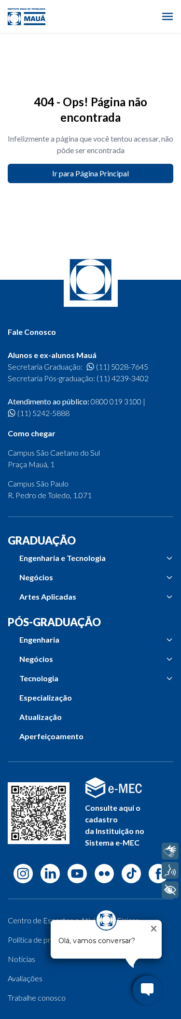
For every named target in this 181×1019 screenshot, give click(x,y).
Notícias (21, 958)
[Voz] (170, 870)
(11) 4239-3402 (123, 378)
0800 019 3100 (116, 401)
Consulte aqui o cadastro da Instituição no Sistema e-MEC (114, 825)
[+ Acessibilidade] (170, 889)
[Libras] (170, 851)
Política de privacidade (45, 939)
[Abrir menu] (167, 16)
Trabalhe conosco (37, 997)
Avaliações (25, 978)
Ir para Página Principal (90, 173)
